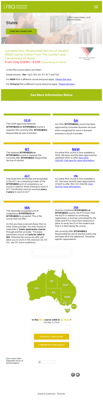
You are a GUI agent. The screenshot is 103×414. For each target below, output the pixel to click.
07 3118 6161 (44, 379)
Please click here (63, 79)
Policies (61, 393)
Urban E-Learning (46, 393)
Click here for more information (79, 160)
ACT (27, 175)
